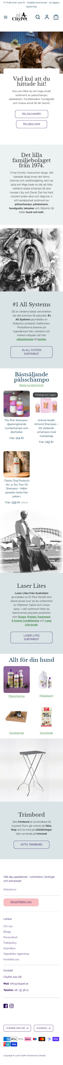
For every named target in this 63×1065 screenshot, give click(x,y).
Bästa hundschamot (31, 385)
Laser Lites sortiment (32, 637)
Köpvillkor (10, 948)
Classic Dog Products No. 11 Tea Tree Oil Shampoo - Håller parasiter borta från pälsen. (16, 488)
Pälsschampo (31, 114)
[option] (31, 86)
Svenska (42, 1028)
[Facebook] (6, 1006)
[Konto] (46, 15)
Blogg (7, 931)
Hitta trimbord (31, 844)
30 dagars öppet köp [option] (32, 28)
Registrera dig (21, 902)
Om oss (8, 926)
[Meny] (5, 17)
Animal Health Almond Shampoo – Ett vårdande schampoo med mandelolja (46, 428)
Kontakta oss (11, 959)
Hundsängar (16, 732)
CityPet (23, 1055)
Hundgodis (46, 732)
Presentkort (11, 937)
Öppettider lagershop (16, 953)
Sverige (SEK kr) (15, 1028)
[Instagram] (11, 1006)
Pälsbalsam (31, 124)
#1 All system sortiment (31, 352)
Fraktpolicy (10, 942)
